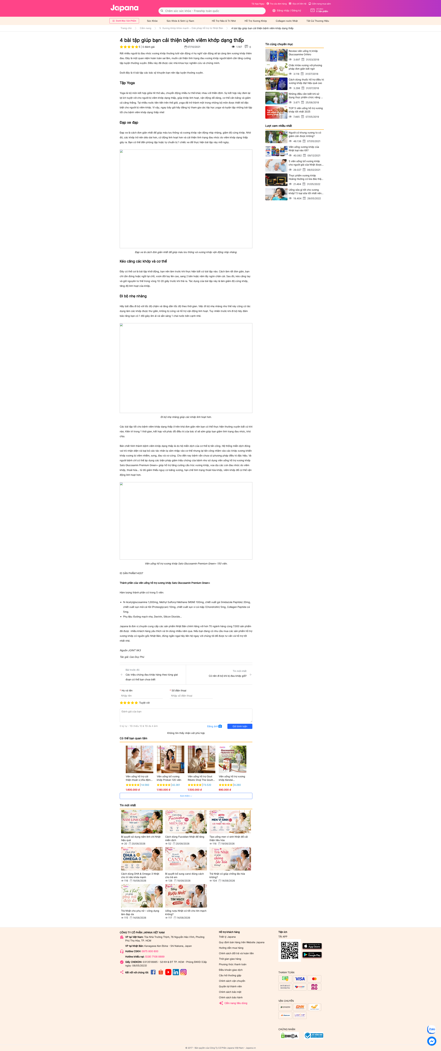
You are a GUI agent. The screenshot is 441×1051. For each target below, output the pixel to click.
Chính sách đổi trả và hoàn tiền (236, 953)
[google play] (312, 958)
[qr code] (289, 950)
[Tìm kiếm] (162, 11)
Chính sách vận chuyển (232, 980)
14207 (139, 573)
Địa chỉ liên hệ (299, 3)
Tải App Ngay (258, 3)
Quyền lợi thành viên (230, 986)
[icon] (153, 974)
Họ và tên (127, 690)
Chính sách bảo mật (230, 991)
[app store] (312, 949)
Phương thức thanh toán (232, 964)
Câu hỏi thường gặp (230, 975)
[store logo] (124, 8)
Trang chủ (126, 28)
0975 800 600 (150, 951)
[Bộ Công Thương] (289, 1038)
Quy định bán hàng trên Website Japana (241, 942)
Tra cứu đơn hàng (278, 3)
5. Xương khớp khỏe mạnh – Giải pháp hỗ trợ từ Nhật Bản (191, 28)
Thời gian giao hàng (230, 958)
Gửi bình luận (240, 726)
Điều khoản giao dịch (231, 969)
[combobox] (212, 10)
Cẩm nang (145, 28)
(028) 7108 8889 (155, 956)
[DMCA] (313, 1038)
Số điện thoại (179, 690)
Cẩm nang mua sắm (321, 3)
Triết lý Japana (227, 936)
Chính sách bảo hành (231, 997)
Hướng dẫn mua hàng (231, 947)
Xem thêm (185, 796)
